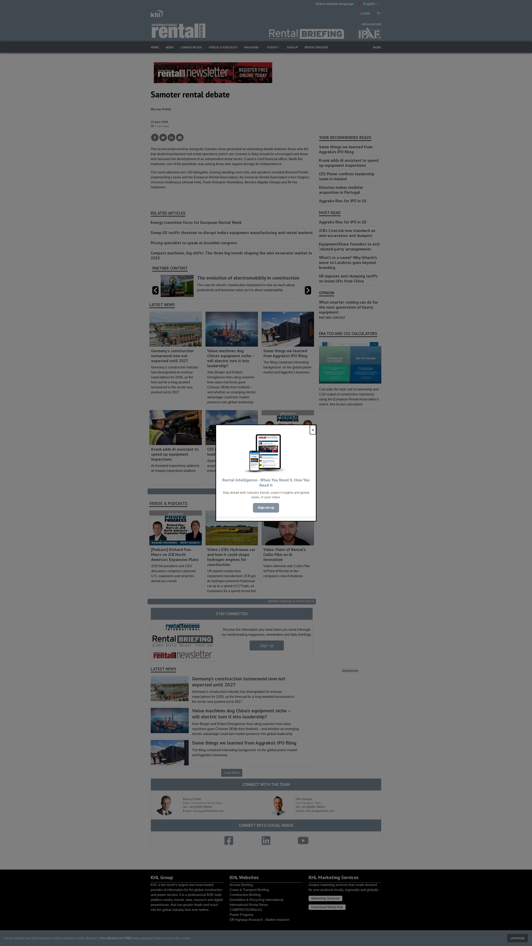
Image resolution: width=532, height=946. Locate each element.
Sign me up (266, 507)
